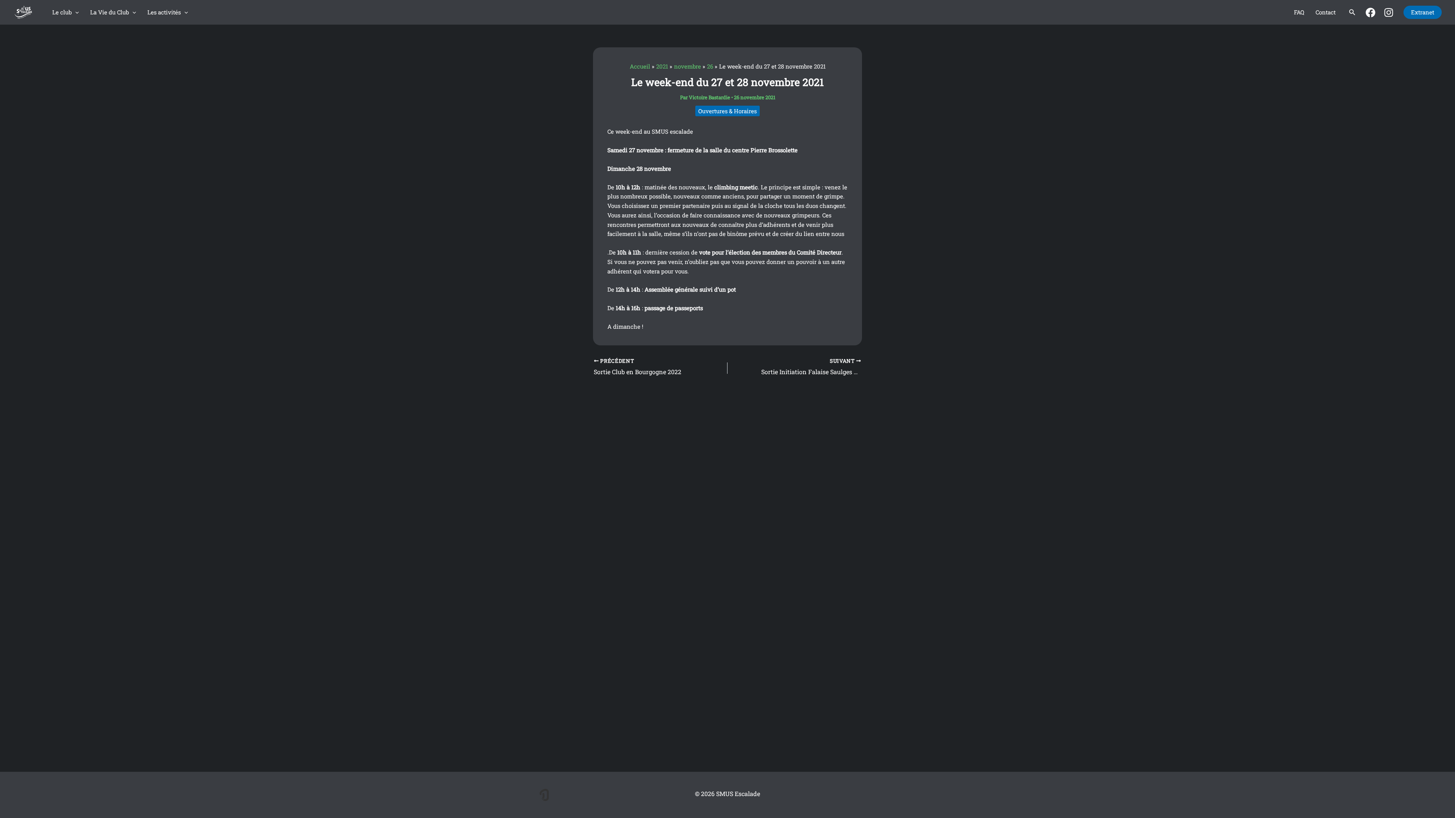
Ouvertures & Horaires (727, 111)
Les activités (164, 12)
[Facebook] (1370, 12)
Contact (1326, 12)
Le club (62, 12)
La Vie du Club (109, 12)
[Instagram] (1389, 12)
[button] (75, 12)
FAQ (1299, 12)
